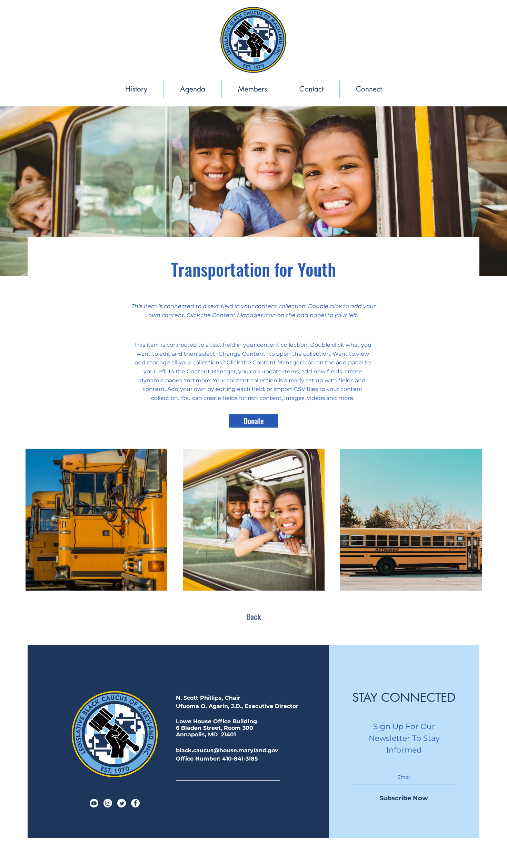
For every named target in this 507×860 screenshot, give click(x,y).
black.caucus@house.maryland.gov (227, 750)
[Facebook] (135, 803)
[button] (136, 89)
